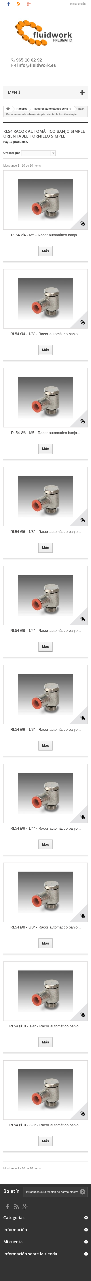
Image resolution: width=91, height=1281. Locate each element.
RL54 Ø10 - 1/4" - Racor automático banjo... (45, 1026)
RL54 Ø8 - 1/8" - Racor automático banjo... (45, 729)
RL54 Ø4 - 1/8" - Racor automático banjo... (45, 334)
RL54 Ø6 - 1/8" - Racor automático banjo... (45, 532)
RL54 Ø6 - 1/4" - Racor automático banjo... (45, 631)
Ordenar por (11, 152)
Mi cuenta (13, 1241)
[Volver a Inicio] (8, 109)
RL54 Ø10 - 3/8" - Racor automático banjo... (45, 1125)
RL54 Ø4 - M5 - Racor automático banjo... (45, 235)
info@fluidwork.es (36, 65)
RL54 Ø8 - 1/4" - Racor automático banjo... (45, 828)
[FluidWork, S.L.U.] (45, 31)
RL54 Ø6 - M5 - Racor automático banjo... (45, 433)
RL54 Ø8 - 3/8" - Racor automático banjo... (45, 927)
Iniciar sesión (78, 3)
